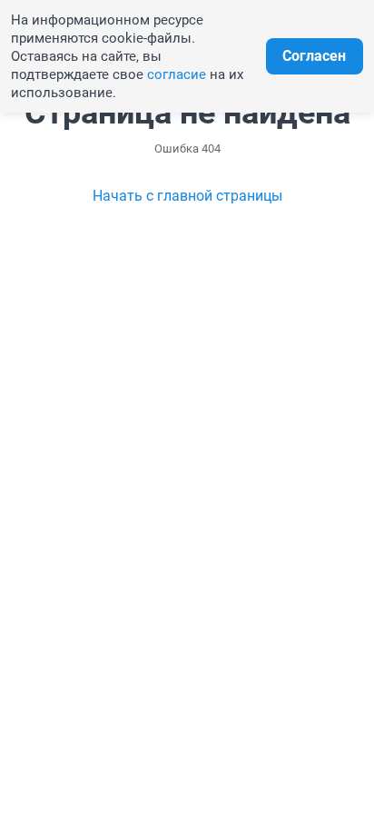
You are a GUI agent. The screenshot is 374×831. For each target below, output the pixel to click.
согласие (176, 74)
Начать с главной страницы (187, 195)
